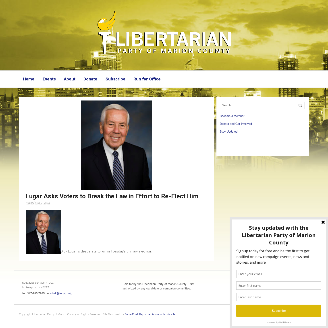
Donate (90, 79)
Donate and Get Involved (236, 123)
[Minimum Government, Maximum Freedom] (164, 54)
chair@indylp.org (61, 293)
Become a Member (232, 116)
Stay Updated (228, 131)
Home (28, 79)
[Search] (300, 105)
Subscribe (115, 79)
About (69, 79)
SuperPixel (131, 314)
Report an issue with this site (157, 314)
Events (49, 79)
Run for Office (147, 79)
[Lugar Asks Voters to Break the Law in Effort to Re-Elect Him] (116, 145)
